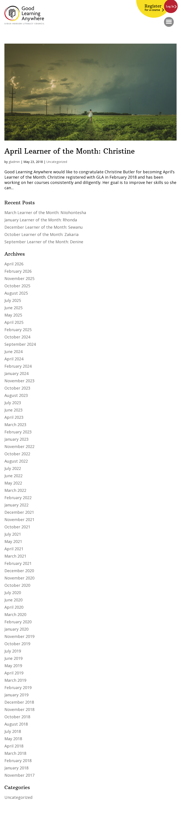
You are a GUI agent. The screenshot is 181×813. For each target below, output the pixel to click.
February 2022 (18, 497)
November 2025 (19, 278)
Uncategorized (56, 162)
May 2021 (13, 541)
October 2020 (17, 585)
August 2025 (16, 293)
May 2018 (13, 738)
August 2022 (16, 461)
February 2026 (18, 271)
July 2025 (12, 300)
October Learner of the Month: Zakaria (41, 234)
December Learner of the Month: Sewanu (43, 227)
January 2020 (16, 629)
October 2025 (17, 285)
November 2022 (19, 446)
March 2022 (15, 490)
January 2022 (16, 505)
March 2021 (15, 556)
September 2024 (20, 344)
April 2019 (13, 673)
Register (153, 7)
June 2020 (13, 600)
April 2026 (13, 263)
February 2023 (18, 432)
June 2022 (13, 475)
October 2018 (17, 716)
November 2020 (19, 578)
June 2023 (13, 410)
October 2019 (17, 643)
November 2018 (19, 709)
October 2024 (17, 337)
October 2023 (17, 388)
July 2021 (12, 534)
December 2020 (19, 570)
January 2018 (16, 768)
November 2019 (19, 636)
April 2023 (13, 417)
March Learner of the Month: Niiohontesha (45, 212)
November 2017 (19, 775)
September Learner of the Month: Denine (43, 241)
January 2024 (16, 373)
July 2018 (12, 731)
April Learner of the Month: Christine (69, 151)
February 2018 (18, 760)
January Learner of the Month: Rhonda (40, 219)
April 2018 (13, 746)
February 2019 (18, 687)
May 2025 (13, 315)
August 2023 (16, 395)
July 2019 (12, 651)
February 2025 (18, 329)
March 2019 (15, 680)
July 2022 (12, 468)
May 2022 (13, 483)
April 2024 (13, 358)
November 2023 (19, 380)
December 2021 (19, 512)
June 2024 (13, 351)
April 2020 (13, 607)
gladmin (14, 162)
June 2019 (13, 658)
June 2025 (13, 307)
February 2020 (18, 621)
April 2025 (13, 322)
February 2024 (18, 366)
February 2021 (18, 563)
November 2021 (19, 519)
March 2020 (15, 614)
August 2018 (16, 724)
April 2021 (13, 548)
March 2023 (15, 424)
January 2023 (16, 439)
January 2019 (16, 694)
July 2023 (12, 402)
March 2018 (15, 753)
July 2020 (12, 592)
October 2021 (17, 526)
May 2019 (13, 665)
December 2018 (19, 702)
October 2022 (17, 453)
